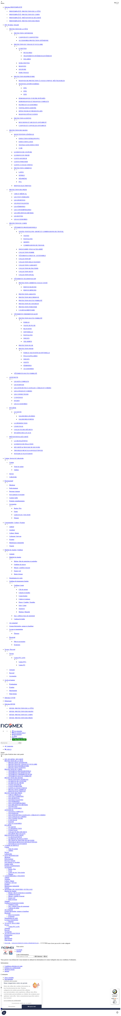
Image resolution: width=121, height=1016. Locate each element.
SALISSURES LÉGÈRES (27, 416)
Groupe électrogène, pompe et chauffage (21, 626)
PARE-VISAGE (24, 72)
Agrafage (12, 530)
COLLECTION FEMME (26, 252)
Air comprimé (13, 623)
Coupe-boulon (23, 596)
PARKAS (26, 322)
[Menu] (118, 989)
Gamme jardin (13, 498)
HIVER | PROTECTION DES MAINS (21, 711)
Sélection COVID (10, 698)
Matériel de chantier (15, 557)
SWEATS (26, 338)
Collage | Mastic (14, 533)
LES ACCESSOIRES (20, 219)
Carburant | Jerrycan (15, 536)
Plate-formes (13, 694)
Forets (16, 511)
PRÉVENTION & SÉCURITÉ (18, 437)
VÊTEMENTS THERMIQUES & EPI (26, 314)
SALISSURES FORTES (26, 419)
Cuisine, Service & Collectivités (14, 458)
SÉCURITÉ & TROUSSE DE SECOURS (27, 447)
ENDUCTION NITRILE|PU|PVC (29, 138)
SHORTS (26, 242)
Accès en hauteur (10, 680)
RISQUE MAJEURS (29, 287)
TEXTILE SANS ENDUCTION (29, 145)
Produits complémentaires (17, 501)
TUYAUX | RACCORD (12, 923)
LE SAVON (17, 412)
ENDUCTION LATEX (26, 142)
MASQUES (22, 66)
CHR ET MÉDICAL (20, 194)
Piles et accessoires (19, 641)
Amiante (11, 554)
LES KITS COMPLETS (21, 381)
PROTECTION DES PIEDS (18, 189)
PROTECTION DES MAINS (18, 130)
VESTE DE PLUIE (29, 325)
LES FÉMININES (19, 206)
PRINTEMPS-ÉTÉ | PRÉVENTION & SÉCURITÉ (25, 18)
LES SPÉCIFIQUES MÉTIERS (24, 213)
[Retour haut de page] (1, 1009)
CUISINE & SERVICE (12, 845)
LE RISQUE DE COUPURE (23, 152)
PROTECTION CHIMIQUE (23, 168)
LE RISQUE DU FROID (21, 155)
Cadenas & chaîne (19, 619)
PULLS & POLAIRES (30, 356)
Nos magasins (9, 979)
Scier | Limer (22, 605)
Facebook (19, 950)
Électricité (12, 637)
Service (11, 474)
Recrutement (17, 734)
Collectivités (13, 477)
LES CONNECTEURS (21, 394)
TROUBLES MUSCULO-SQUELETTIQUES (28, 450)
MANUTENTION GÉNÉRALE (24, 134)
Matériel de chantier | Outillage (14, 550)
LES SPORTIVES (19, 200)
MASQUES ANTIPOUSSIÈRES (29, 84)
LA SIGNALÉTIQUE (21, 441)
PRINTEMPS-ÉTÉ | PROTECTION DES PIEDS (24, 21)
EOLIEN (17, 400)
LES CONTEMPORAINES (22, 210)
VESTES (26, 235)
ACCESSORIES (28, 369)
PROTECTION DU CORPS (18, 223)
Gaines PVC (22, 662)
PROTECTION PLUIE (26, 345)
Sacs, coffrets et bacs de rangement (24, 616)
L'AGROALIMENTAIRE (27, 310)
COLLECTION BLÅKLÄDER (28, 268)
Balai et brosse (18, 574)
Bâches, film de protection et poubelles (25, 561)
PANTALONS (28, 239)
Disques (16, 518)
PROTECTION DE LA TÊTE (18, 29)
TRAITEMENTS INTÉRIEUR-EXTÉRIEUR (37, 56)
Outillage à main (19, 585)
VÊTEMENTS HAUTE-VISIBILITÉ (25, 373)
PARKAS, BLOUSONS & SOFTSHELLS (36, 353)
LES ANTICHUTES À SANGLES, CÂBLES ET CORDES (32, 388)
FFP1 (25, 88)
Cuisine (11, 462)
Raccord (11, 673)
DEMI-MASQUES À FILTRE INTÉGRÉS (32, 98)
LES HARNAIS (19, 384)
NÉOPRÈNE (23, 178)
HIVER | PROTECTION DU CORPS (21, 714)
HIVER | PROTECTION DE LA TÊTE (21, 708)
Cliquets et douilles (24, 592)
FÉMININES (27, 365)
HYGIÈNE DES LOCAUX (22, 433)
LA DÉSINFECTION (20, 423)
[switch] (115, 1002)
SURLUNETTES (24, 63)
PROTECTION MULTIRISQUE (29, 297)
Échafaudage (13, 684)
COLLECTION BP (25, 259)
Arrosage (12, 670)
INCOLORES (27, 52)
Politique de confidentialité (12, 968)
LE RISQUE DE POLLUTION (23, 444)
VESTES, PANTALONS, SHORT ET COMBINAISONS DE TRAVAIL (41, 231)
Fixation (11, 539)
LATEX (21, 172)
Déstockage (8, 701)
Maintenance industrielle (16, 543)
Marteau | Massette (24, 612)
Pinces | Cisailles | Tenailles (27, 602)
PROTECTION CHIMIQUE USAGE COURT (33, 283)
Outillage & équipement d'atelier (19, 581)
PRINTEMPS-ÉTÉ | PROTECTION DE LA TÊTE (25, 11)
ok (46, 956)
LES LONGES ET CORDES (23, 391)
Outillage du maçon (20, 564)
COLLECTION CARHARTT (28, 265)
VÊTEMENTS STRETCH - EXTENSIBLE (32, 255)
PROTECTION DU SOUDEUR (29, 303)
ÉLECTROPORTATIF (12, 855)
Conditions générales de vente (13, 966)
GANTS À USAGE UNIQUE (23, 165)
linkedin (18, 951)
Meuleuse (12, 485)
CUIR (20, 148)
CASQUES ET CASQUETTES (28, 37)
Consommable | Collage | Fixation (15, 522)
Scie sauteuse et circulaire (16, 494)
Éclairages (17, 645)
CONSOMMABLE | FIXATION (15, 876)
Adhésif (11, 527)
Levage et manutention (16, 629)
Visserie (11, 546)
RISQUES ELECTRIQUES (22, 185)
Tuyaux (11, 653)
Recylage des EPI (19, 739)
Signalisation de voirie (15, 578)
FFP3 (25, 94)
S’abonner (39, 956)
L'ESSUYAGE (18, 426)
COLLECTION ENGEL (26, 275)
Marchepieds (13, 690)
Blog (14, 736)
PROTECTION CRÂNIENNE (23, 33)
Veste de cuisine (19, 466)
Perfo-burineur (13, 488)
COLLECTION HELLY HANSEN (29, 262)
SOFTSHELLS (28, 332)
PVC (20, 182)
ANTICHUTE (13, 377)
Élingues (16, 633)
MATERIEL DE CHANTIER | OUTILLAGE (19, 889)
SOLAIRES (27, 59)
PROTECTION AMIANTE (27, 294)
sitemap (7, 971)
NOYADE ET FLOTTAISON (23, 453)
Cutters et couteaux (24, 599)
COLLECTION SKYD (26, 271)
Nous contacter (18, 738)
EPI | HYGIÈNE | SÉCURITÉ (14, 759)
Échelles (11, 687)
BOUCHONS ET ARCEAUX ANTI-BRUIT (33, 122)
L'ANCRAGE (18, 397)
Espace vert (17, 571)
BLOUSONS (27, 328)
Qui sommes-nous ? (20, 733)
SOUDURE (22, 69)
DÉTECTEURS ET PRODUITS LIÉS (30, 111)
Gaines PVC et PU (19, 658)
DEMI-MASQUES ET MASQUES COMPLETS (34, 101)
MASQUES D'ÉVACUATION (28, 114)
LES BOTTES (18, 216)
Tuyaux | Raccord (10, 649)
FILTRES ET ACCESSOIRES (28, 105)
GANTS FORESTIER (21, 161)
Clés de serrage (23, 589)
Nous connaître (9, 977)
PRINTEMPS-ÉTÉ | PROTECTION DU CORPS (24, 14)
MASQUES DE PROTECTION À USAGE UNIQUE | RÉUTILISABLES (42, 80)
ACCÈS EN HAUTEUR (12, 933)
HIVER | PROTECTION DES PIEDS (21, 718)
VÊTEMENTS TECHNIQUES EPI (25, 279)
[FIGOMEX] (11, 728)
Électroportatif (9, 481)
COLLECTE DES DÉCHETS (23, 429)
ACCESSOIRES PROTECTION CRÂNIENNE (33, 40)
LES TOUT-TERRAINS (21, 197)
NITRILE (22, 175)
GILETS (26, 362)
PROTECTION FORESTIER (28, 307)
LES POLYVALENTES (21, 203)
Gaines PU (22, 665)
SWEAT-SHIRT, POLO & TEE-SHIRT (31, 249)
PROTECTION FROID (26, 348)
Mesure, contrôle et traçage (22, 568)
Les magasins (17, 731)
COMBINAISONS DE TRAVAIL (33, 245)
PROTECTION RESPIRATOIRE (24, 76)
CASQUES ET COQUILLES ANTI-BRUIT (32, 125)
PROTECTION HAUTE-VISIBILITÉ (30, 300)
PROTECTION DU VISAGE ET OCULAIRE (28, 44)
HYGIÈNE (12, 408)
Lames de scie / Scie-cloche (22, 515)
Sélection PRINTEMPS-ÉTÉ (13, 7)
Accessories (12, 504)
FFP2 (25, 91)
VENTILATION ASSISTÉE (27, 108)
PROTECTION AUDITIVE (22, 118)
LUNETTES (23, 48)
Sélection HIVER (10, 704)
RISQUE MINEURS (29, 290)
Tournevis (22, 608)
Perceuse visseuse (14, 491)
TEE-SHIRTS (27, 341)
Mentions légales (10, 969)
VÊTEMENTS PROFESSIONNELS (25, 227)
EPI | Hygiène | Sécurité (12, 25)
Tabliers (16, 470)
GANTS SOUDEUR (20, 158)
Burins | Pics (17, 508)
